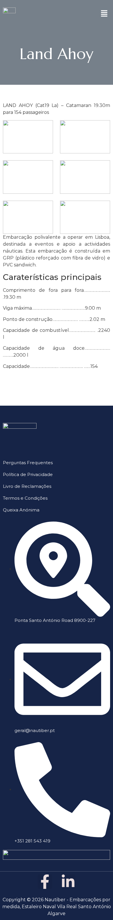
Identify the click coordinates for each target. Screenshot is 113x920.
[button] (104, 13)
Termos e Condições (25, 498)
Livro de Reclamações (27, 486)
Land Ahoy (56, 53)
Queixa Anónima (21, 510)
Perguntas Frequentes (28, 462)
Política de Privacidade (28, 474)
